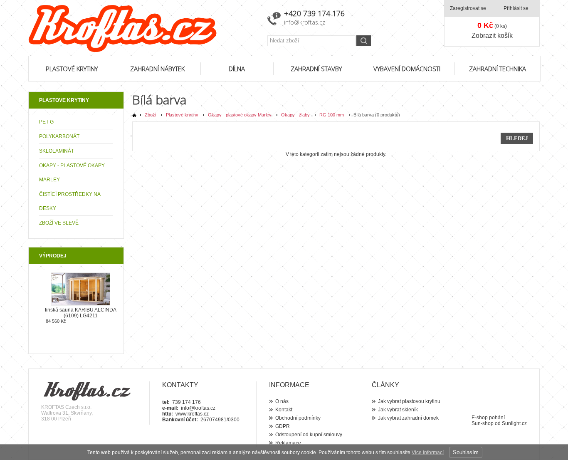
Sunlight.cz (514, 423)
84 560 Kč (56, 321)
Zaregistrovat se (468, 8)
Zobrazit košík (492, 35)
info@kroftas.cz (304, 22)
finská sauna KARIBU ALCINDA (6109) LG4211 (80, 313)
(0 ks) (492, 25)
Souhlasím (466, 452)
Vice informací (428, 452)
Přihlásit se (516, 8)
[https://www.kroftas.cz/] (142, 28)
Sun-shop (483, 423)
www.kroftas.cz (192, 414)
